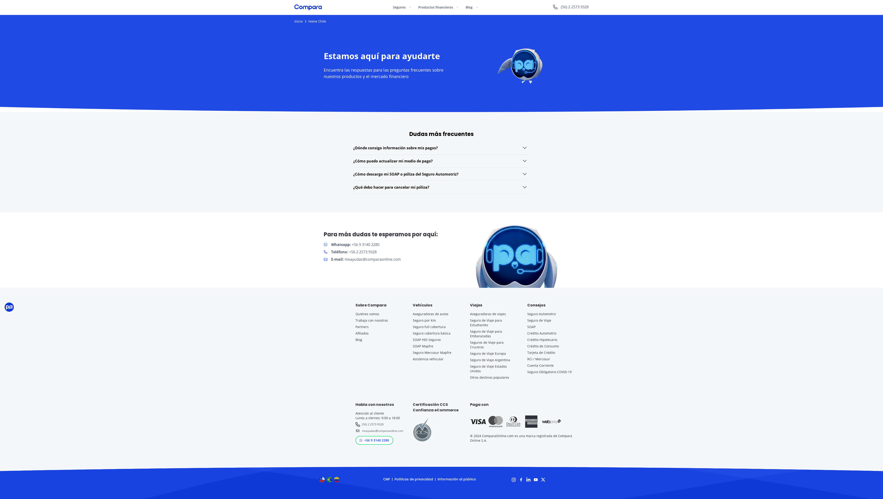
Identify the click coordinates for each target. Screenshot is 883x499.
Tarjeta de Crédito (541, 352)
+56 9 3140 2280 (376, 440)
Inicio (298, 21)
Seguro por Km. (425, 320)
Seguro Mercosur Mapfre (432, 352)
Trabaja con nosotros (371, 320)
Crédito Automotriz (541, 333)
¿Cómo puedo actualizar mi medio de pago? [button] (393, 161)
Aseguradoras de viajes (488, 314)
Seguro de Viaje (539, 320)
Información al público (457, 479)
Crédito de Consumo (543, 346)
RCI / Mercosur (538, 359)
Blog (358, 339)
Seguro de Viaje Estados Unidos (488, 368)
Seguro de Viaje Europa (488, 353)
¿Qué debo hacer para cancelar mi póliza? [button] (391, 187)
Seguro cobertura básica (431, 333)
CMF (386, 479)
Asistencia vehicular (428, 359)
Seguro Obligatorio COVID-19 (549, 372)
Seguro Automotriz (541, 314)
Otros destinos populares (489, 377)
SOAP (531, 327)
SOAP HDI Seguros (427, 339)
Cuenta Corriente (540, 365)
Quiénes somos (367, 314)
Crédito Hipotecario (542, 339)
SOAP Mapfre (423, 346)
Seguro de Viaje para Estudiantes (486, 322)
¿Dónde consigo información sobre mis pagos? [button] (395, 147)
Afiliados (362, 333)
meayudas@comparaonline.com (382, 431)
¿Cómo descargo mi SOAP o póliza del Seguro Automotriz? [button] (406, 174)
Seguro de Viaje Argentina (490, 360)
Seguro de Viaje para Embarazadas (486, 333)
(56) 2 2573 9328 (373, 424)
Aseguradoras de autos (430, 314)
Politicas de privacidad (414, 479)
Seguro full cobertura (429, 327)
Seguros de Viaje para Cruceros (487, 344)
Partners (362, 327)
